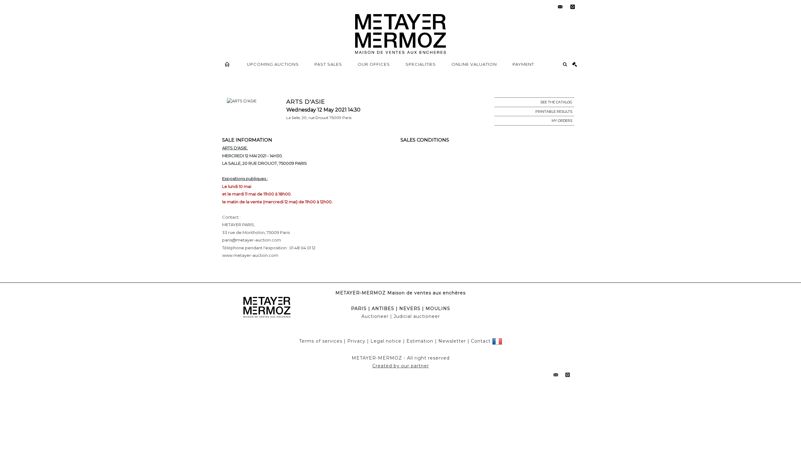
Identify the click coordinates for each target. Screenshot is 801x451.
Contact (481, 341)
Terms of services (320, 341)
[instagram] (572, 7)
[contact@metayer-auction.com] (560, 7)
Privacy (356, 341)
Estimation (419, 341)
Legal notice (385, 341)
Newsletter (452, 341)
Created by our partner (400, 366)
